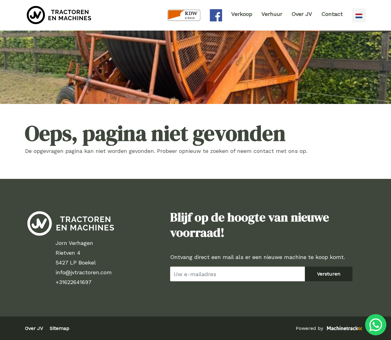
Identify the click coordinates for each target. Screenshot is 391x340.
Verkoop (241, 14)
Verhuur (271, 14)
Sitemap (59, 328)
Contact (332, 14)
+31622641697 (74, 282)
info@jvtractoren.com (84, 272)
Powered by (309, 328)
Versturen (328, 274)
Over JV (301, 14)
